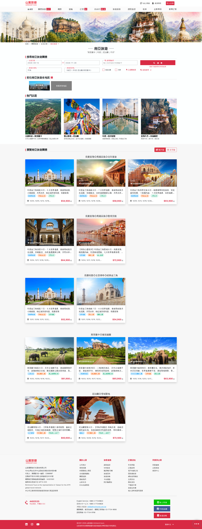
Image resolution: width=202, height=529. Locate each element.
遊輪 (71, 9)
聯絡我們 (82, 479)
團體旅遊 (44, 9)
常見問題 (131, 465)
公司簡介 (82, 465)
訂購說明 (131, 468)
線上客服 (163, 502)
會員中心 (155, 471)
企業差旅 (155, 468)
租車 (145, 9)
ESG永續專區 (84, 485)
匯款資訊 (131, 482)
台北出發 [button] (44, 44)
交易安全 (131, 479)
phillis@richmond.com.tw (96, 507)
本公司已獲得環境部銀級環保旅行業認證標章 (41, 491)
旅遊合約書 (132, 488)
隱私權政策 (132, 474)
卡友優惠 (107, 479)
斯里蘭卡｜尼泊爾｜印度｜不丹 (39, 88)
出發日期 (32, 60)
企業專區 (158, 9)
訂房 (83, 9)
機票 (60, 9)
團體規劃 (82, 476)
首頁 (27, 44)
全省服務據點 (84, 474)
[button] (101, 77)
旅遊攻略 (107, 476)
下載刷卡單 (132, 485)
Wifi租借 (107, 468)
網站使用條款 (133, 476)
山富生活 (82, 482)
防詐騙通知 (108, 482)
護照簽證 (132, 9)
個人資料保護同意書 (135, 491)
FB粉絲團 (163, 509)
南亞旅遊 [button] (53, 44)
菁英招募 (82, 468)
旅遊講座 (117, 9)
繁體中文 (168, 524)
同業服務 (155, 465)
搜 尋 (158, 63)
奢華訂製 (173, 9)
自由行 (99, 9)
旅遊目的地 (70, 68)
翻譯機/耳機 (108, 471)
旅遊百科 (107, 474)
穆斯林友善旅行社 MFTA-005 (36, 482)
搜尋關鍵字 (110, 60)
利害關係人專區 (85, 471)
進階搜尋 (145, 70)
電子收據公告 (133, 471)
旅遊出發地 (32, 68)
